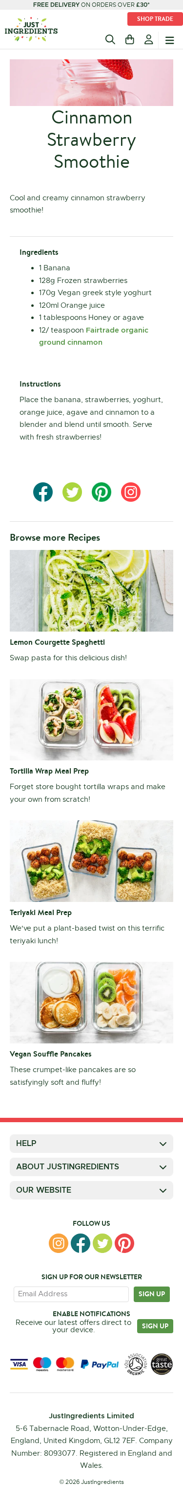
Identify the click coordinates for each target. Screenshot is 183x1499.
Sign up (152, 1294)
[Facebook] (80, 1243)
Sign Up (155, 1326)
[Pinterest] (124, 1243)
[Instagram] (58, 1243)
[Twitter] (102, 1243)
